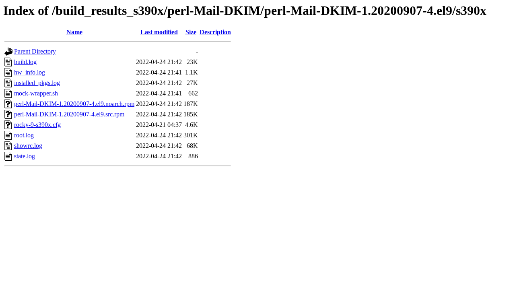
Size (190, 32)
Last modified (159, 32)
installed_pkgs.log (37, 82)
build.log (25, 61)
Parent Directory (35, 51)
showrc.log (28, 145)
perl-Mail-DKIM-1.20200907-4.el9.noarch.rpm (74, 103)
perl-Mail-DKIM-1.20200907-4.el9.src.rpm (69, 114)
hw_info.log (29, 72)
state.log (24, 156)
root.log (24, 135)
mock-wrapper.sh (36, 93)
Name (74, 32)
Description (215, 32)
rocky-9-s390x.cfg (37, 124)
